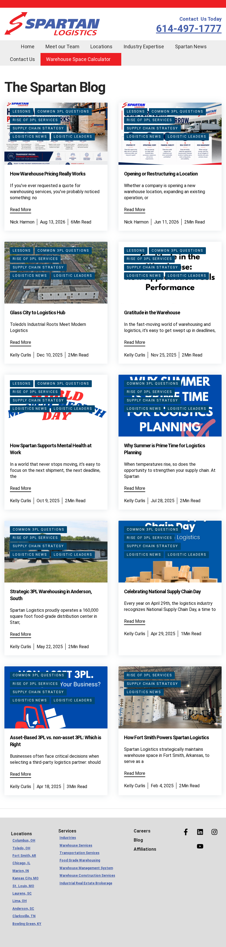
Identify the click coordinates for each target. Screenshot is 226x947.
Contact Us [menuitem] (22, 59)
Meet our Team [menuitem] (62, 46)
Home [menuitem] (27, 46)
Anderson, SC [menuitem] (23, 909)
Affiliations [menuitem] (145, 849)
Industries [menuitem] (68, 838)
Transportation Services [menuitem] (79, 853)
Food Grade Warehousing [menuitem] (80, 860)
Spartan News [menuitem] (191, 46)
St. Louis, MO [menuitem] (23, 886)
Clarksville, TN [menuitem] (24, 916)
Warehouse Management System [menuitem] (85, 868)
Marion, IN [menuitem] (20, 871)
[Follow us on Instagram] (214, 831)
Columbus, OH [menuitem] (23, 840)
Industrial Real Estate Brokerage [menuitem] (85, 883)
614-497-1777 (189, 28)
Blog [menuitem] (138, 840)
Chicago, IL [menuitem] (21, 863)
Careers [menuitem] (142, 831)
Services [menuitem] (67, 831)
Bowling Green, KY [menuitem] (26, 924)
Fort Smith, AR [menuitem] (24, 856)
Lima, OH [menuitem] (19, 901)
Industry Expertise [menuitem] (143, 46)
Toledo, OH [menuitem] (21, 848)
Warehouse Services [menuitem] (76, 845)
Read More (20, 209)
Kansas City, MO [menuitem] (25, 878)
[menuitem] (9, 43)
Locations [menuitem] (101, 46)
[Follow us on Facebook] (185, 831)
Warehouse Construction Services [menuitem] (85, 875)
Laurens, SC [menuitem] (22, 893)
